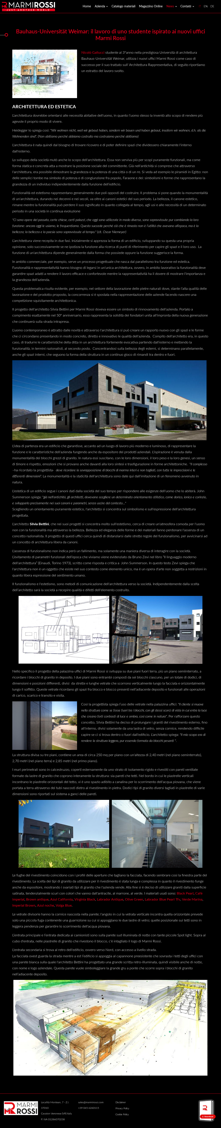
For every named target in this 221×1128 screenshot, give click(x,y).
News (170, 6)
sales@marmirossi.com (91, 1102)
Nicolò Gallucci (92, 52)
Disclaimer (120, 1102)
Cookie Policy (122, 1114)
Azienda (100, 6)
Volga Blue (64, 905)
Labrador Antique (110, 899)
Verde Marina (192, 899)
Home (87, 6)
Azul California (61, 899)
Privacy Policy (122, 1108)
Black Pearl (185, 893)
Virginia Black (84, 899)
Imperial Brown (23, 905)
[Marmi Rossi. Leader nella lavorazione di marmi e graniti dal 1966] (28, 6)
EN (206, 6)
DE (212, 6)
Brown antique (37, 899)
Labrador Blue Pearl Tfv (162, 899)
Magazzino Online (151, 6)
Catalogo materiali (123, 6)
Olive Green (134, 899)
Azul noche (45, 905)
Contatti (185, 6)
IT (200, 6)
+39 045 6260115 (88, 1108)
